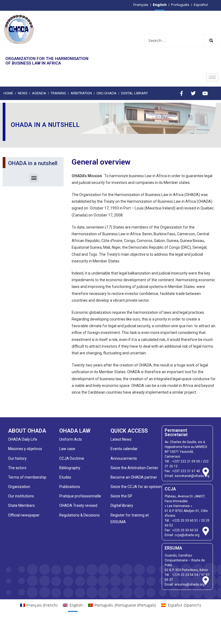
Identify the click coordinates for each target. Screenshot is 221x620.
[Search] (211, 41)
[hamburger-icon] (212, 77)
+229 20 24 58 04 (185, 575)
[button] (33, 177)
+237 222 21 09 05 (186, 461)
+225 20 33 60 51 (185, 520)
